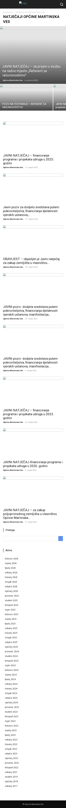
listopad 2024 (11, 660)
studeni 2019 (11, 776)
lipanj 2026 (10, 567)
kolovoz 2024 (11, 669)
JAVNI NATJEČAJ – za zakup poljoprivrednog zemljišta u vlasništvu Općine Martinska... (30, 514)
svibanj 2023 (11, 739)
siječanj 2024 (11, 702)
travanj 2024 (11, 688)
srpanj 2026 (11, 563)
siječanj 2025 (11, 646)
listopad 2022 (11, 767)
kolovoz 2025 (11, 614)
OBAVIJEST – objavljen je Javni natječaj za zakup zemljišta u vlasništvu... (31, 261)
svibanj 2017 (11, 785)
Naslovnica (8, 12)
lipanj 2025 (10, 623)
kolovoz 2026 (11, 558)
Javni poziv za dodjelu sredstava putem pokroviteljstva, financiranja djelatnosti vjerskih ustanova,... (31, 211)
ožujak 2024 (11, 693)
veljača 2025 (11, 642)
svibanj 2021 (11, 772)
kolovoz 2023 (11, 725)
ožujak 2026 (11, 581)
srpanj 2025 (11, 618)
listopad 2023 (11, 716)
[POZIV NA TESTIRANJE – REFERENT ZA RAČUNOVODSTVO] (26, 104)
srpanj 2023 (11, 730)
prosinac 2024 (12, 651)
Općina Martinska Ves (13, 80)
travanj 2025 (11, 632)
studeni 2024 (11, 656)
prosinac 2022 (12, 762)
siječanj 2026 (11, 591)
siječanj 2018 (11, 781)
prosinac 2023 (12, 707)
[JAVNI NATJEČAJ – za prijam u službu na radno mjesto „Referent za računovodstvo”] (33, 55)
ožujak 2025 (11, 637)
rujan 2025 (10, 609)
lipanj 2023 (10, 734)
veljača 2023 (11, 753)
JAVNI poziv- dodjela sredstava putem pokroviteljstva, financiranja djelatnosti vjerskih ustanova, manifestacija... (30, 310)
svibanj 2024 (11, 683)
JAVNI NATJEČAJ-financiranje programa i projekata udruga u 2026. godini (33, 464)
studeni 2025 (11, 600)
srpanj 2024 (11, 674)
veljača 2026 (11, 586)
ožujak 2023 (11, 748)
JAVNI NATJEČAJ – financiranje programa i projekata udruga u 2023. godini (28, 414)
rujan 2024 (10, 665)
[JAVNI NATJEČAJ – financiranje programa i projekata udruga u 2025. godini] (33, 137)
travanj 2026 (11, 577)
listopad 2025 (11, 604)
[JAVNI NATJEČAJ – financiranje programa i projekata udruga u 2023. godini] (33, 392)
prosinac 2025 (12, 595)
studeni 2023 (11, 711)
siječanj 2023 (11, 758)
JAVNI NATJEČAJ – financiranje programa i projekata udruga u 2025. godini (28, 159)
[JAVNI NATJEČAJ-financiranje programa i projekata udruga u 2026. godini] (33, 443)
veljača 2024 (11, 697)
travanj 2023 (11, 744)
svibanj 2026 (11, 572)
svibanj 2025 (11, 628)
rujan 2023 (10, 721)
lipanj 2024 (10, 679)
